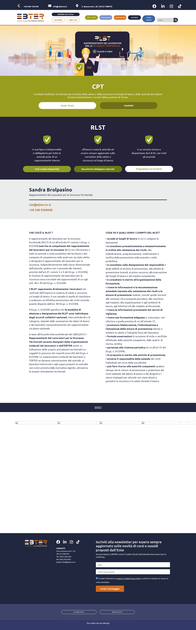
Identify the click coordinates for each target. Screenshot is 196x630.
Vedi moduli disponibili (47, 169)
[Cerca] (176, 20)
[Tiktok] (180, 6)
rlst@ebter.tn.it (40, 205)
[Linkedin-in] (163, 6)
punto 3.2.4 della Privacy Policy (129, 578)
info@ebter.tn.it (68, 562)
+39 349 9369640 (41, 210)
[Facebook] (154, 6)
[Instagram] (171, 6)
